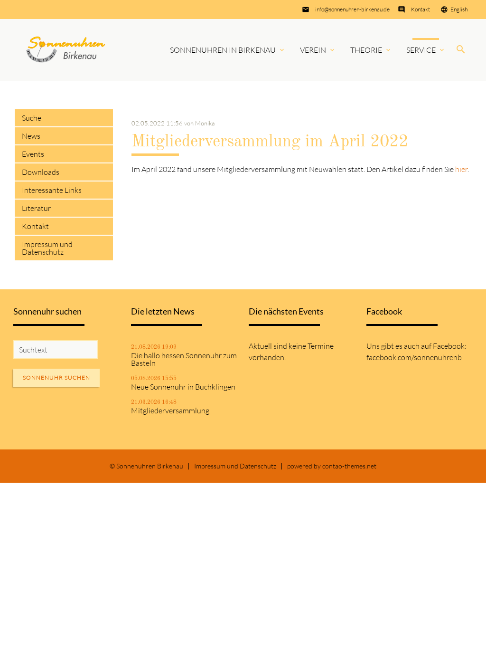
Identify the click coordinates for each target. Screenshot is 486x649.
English (458, 9)
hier (461, 169)
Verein (313, 50)
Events (33, 154)
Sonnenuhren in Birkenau (223, 50)
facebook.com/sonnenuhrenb (414, 357)
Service (421, 50)
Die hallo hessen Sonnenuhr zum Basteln (184, 359)
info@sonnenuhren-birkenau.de (352, 9)
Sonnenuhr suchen (56, 377)
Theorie (366, 50)
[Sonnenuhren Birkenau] (66, 50)
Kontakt (420, 9)
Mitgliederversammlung (170, 410)
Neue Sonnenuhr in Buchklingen (183, 387)
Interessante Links (52, 190)
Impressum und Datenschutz (47, 248)
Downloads (40, 172)
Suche (31, 118)
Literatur (36, 208)
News (31, 136)
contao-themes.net (349, 466)
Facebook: (450, 346)
